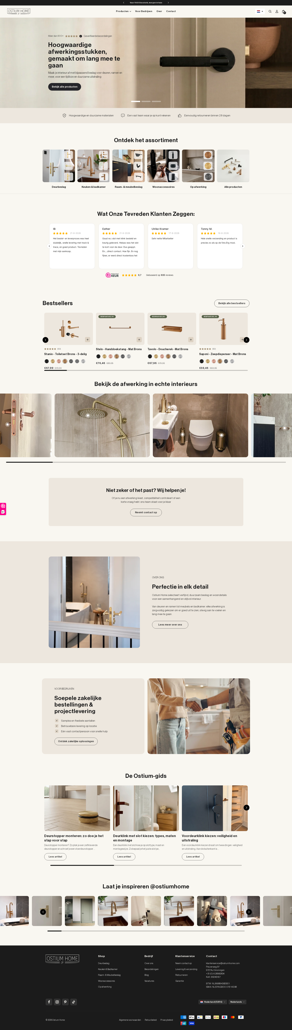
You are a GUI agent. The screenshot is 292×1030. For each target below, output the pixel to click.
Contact (171, 11)
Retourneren (181, 975)
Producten (122, 11)
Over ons (148, 963)
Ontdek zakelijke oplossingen (76, 741)
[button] (260, 11)
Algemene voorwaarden (130, 1020)
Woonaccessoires (106, 981)
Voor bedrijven (143, 11)
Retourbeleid (151, 1020)
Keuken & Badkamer (108, 969)
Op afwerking (104, 987)
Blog (146, 975)
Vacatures (149, 981)
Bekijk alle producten (64, 87)
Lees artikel (55, 857)
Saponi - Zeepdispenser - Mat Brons (222, 354)
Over (159, 11)
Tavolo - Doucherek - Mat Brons (168, 349)
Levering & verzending (186, 969)
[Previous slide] (8, 425)
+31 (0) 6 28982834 (215, 974)
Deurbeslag (103, 963)
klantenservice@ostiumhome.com (223, 963)
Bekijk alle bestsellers (231, 303)
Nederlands (236, 1002)
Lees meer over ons (170, 625)
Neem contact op (183, 963)
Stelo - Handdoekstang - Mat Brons (119, 349)
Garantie (179, 981)
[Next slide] (283, 425)
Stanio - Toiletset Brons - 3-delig (65, 354)
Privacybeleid (166, 1020)
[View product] (23, 413)
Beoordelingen (151, 969)
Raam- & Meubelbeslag (109, 975)
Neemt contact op (146, 512)
